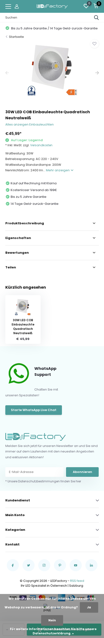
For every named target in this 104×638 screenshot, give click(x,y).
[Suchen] (96, 17)
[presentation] (7, 73)
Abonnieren (82, 472)
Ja (89, 607)
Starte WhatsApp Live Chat (33, 410)
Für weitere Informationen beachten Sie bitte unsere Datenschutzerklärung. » (53, 631)
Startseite (16, 36)
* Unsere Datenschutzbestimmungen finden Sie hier (43, 481)
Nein (52, 620)
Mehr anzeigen (58, 170)
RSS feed (77, 580)
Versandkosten (41, 145)
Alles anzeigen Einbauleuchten (29, 124)
